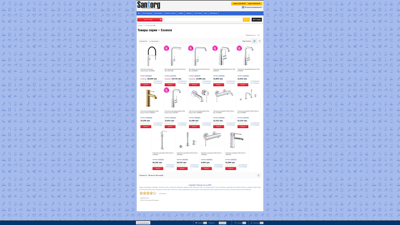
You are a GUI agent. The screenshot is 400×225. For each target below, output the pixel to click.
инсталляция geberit (145, 189)
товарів (258, 19)
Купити (146, 84)
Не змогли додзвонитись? (253, 7)
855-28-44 (254, 3)
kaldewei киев (188, 187)
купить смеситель (173, 189)
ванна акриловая (204, 189)
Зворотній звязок (144, 223)
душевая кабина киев (254, 187)
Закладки (241, 223)
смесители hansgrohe (176, 187)
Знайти (246, 19)
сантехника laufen (209, 187)
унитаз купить (195, 189)
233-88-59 (239, 3)
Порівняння (159, 81)
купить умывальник (184, 189)
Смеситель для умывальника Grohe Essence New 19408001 (199, 111)
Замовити (222, 223)
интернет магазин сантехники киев (240, 189)
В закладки (159, 83)
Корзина (206, 223)
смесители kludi (198, 187)
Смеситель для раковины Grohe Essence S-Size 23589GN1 (149, 111)
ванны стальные (225, 189)
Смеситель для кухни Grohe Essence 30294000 (147, 70)
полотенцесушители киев (159, 189)
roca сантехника (220, 187)
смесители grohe (164, 187)
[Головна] (139, 13)
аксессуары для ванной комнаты (236, 187)
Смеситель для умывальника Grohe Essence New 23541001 (175, 111)
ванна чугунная (214, 189)
